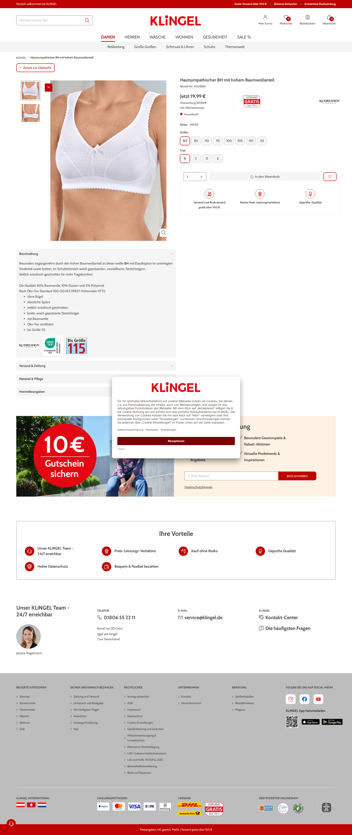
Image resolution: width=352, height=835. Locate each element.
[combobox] (54, 20)
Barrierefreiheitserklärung (142, 766)
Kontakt (186, 696)
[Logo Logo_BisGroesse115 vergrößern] (76, 346)
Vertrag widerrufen (138, 696)
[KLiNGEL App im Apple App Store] (311, 721)
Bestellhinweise (244, 703)
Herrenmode (27, 709)
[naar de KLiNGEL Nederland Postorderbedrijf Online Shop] (42, 804)
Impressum (134, 709)
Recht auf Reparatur (139, 773)
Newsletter (80, 716)
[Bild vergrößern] (164, 233)
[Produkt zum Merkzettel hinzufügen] (330, 176)
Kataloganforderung (86, 722)
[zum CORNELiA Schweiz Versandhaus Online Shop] (31, 804)
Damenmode (28, 703)
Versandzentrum (191, 703)
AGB (130, 703)
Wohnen (25, 722)
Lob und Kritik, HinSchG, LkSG (145, 759)
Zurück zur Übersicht (37, 68)
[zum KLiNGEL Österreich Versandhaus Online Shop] (20, 804)
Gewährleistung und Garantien (145, 729)
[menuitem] (108, 37)
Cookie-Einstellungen (140, 722)
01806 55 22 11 (119, 617)
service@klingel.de (203, 617)
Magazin (240, 709)
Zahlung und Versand (86, 696)
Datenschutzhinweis (198, 487)
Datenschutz (135, 716)
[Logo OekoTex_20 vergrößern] (53, 346)
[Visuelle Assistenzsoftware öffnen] (324, 807)
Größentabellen (244, 696)
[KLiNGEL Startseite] (176, 20)
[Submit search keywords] (87, 20)
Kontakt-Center (281, 617)
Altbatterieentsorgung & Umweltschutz (141, 738)
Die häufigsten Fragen (287, 628)
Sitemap (25, 696)
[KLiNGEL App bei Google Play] (332, 722)
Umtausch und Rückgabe (88, 703)
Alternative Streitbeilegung (143, 747)
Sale (22, 729)
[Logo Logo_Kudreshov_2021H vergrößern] (329, 101)
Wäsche (24, 716)
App (76, 729)
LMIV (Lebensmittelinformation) (146, 753)
